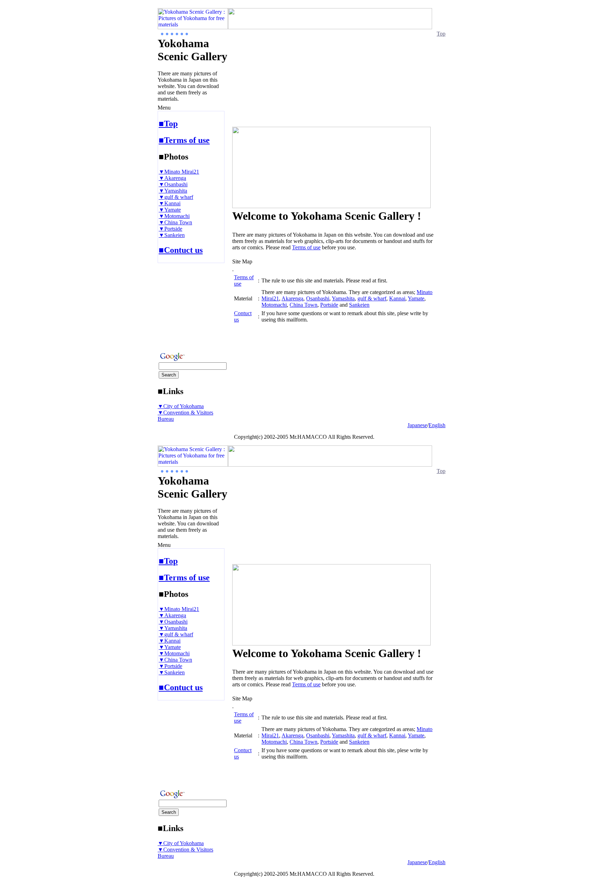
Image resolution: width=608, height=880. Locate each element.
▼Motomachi (174, 216)
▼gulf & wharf (176, 197)
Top (441, 34)
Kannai (397, 298)
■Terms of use (184, 140)
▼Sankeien (172, 235)
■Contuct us (181, 250)
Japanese (417, 425)
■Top (168, 123)
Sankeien (359, 305)
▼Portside (170, 229)
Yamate (416, 298)
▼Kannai (169, 203)
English (437, 425)
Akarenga (292, 298)
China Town (303, 305)
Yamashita (343, 298)
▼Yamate (170, 210)
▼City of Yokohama (181, 406)
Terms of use (306, 247)
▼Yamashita (173, 191)
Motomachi (274, 305)
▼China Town (175, 222)
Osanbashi (317, 298)
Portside (329, 305)
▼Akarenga (172, 178)
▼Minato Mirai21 (179, 172)
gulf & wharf (371, 298)
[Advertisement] (179, 305)
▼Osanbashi (173, 184)
